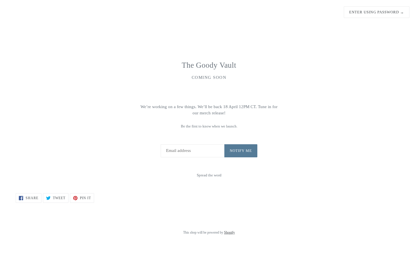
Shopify (229, 232)
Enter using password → (376, 12)
